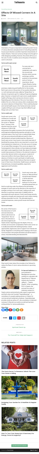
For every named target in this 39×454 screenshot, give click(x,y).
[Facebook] (3, 309)
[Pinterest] (10, 309)
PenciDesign (10, 450)
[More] (21, 309)
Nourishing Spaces (6, 9)
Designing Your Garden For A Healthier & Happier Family (18, 403)
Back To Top (33, 450)
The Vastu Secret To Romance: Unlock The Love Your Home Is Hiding (18, 372)
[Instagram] (14, 309)
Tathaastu (19, 2)
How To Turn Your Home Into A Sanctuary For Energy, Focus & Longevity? (17, 434)
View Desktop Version (20, 445)
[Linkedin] (7, 309)
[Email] (17, 309)
